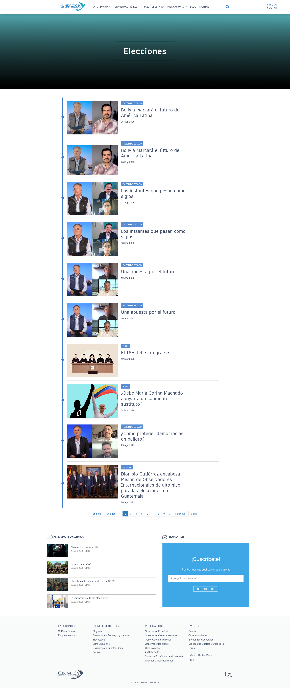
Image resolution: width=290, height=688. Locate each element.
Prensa (127, 467)
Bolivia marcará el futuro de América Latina (150, 112)
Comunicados (152, 648)
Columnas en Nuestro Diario (108, 648)
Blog (193, 6)
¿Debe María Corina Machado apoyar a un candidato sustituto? (152, 398)
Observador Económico (157, 631)
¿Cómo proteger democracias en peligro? (152, 436)
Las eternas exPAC (81, 564)
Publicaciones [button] (175, 6)
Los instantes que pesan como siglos (153, 193)
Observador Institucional (158, 639)
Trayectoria (99, 639)
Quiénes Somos (66, 631)
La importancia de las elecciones (89, 598)
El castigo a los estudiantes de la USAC (93, 581)
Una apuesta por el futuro (148, 272)
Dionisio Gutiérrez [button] (126, 6)
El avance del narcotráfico (85, 547)
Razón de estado (153, 6)
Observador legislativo (157, 643)
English (272, 8)
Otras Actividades (197, 635)
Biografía (97, 631)
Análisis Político (153, 652)
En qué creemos (67, 635)
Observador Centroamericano (161, 635)
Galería (192, 631)
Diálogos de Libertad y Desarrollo (206, 643)
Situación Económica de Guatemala (164, 656)
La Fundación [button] (100, 6)
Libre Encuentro (101, 643)
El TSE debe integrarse (145, 352)
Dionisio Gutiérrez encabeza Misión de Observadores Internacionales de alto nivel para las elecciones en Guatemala (151, 485)
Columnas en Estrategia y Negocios (112, 635)
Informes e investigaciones (159, 660)
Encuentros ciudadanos (200, 639)
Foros (191, 648)
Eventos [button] (204, 6)
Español (272, 5)
